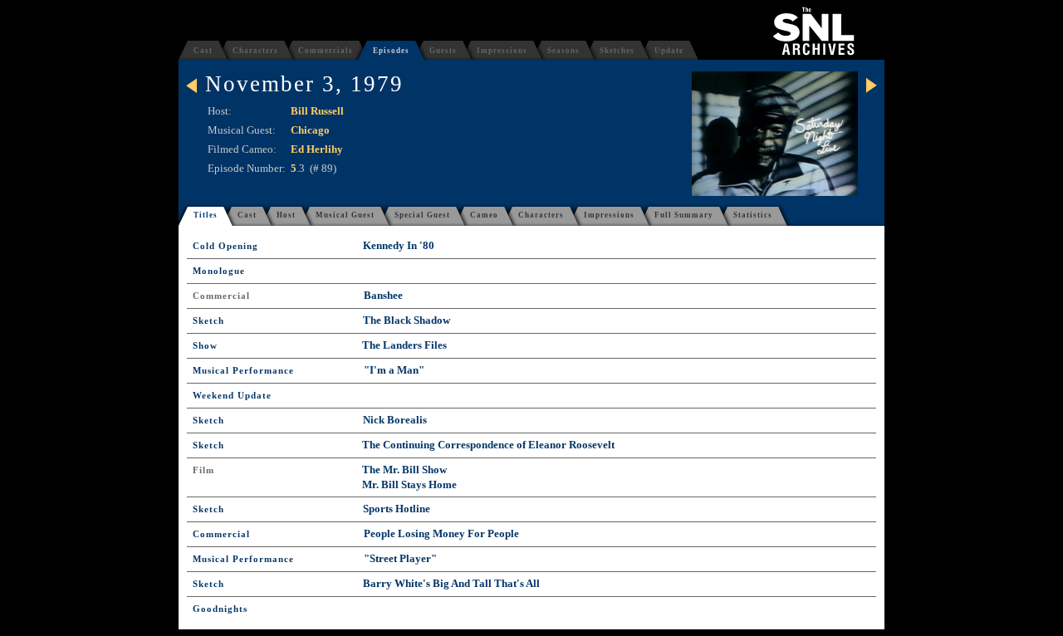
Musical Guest (345, 215)
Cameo (484, 215)
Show (205, 345)
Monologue (219, 271)
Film (203, 470)
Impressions (502, 50)
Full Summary (683, 215)
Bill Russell (317, 111)
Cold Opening (225, 246)
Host (286, 215)
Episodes (391, 50)
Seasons (563, 50)
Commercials (325, 50)
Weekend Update (232, 395)
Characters (255, 50)
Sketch (208, 320)
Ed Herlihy (317, 149)
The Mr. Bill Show (404, 469)
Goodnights (220, 609)
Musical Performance (243, 370)
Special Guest (422, 215)
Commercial (221, 296)
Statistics (752, 215)
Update (668, 50)
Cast (203, 50)
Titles (205, 215)
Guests (443, 50)
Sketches (617, 50)
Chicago (310, 130)
